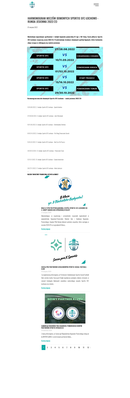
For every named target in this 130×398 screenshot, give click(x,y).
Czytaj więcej (45, 229)
